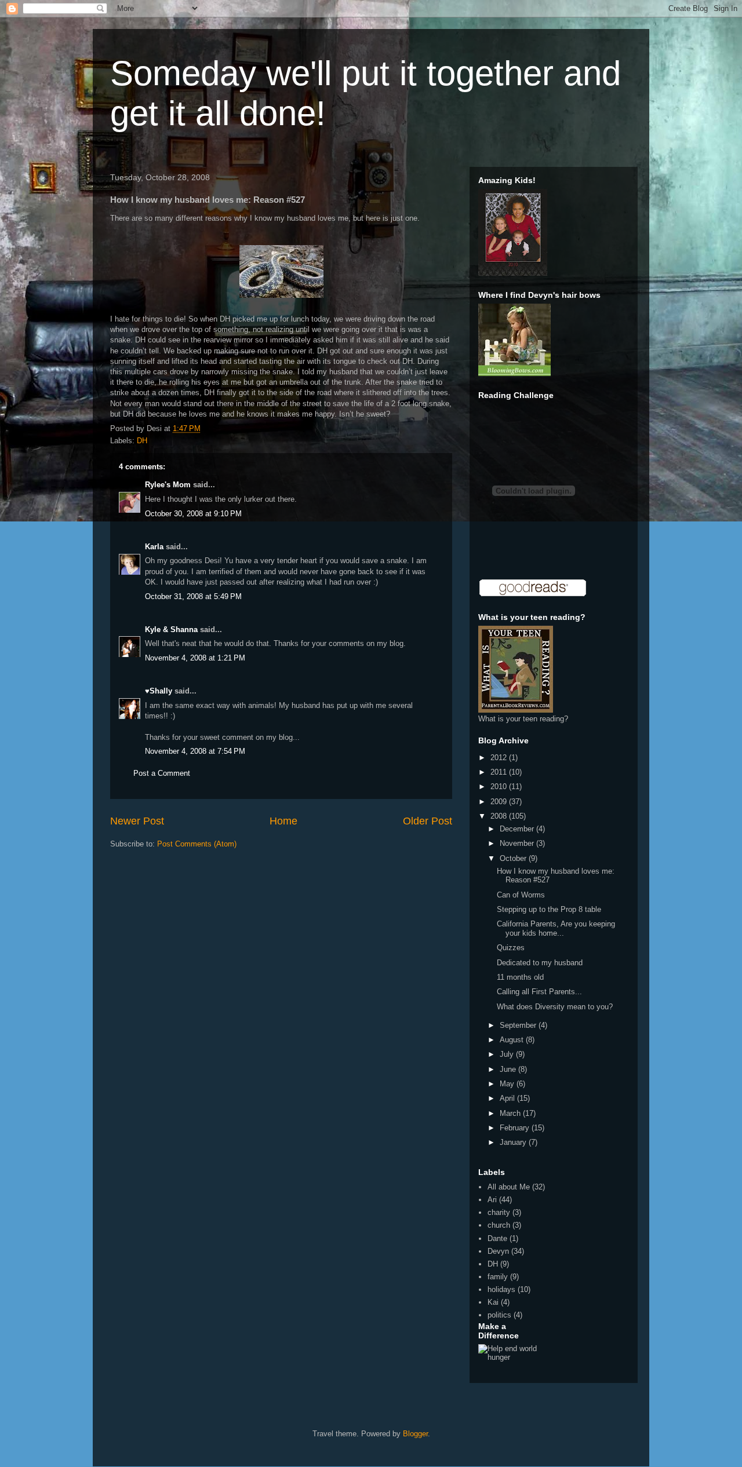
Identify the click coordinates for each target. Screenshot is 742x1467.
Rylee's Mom (168, 484)
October (514, 858)
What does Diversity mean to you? (555, 1006)
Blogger (415, 1433)
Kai (493, 1302)
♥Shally (158, 691)
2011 (499, 772)
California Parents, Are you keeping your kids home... (556, 928)
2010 (499, 786)
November (518, 843)
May (508, 1083)
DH (142, 440)
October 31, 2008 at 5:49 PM (193, 596)
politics (499, 1315)
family (498, 1276)
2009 (499, 801)
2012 (499, 757)
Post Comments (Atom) (197, 844)
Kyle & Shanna (171, 629)
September (519, 1025)
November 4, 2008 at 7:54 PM (195, 751)
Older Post (427, 821)
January (514, 1142)
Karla (154, 546)
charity (499, 1212)
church (499, 1225)
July (508, 1054)
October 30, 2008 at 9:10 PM (193, 513)
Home (283, 821)
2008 (499, 816)
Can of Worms (521, 895)
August (513, 1039)
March (511, 1113)
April (508, 1098)
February (516, 1127)
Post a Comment (161, 773)
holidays (501, 1289)
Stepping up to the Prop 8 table (549, 909)
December (518, 828)
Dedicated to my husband (540, 962)
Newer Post (137, 821)
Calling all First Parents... (539, 991)
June (509, 1069)
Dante (497, 1238)
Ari (492, 1199)
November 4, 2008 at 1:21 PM (195, 658)
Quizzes (511, 947)
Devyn (498, 1251)
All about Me (509, 1187)
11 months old (520, 977)
